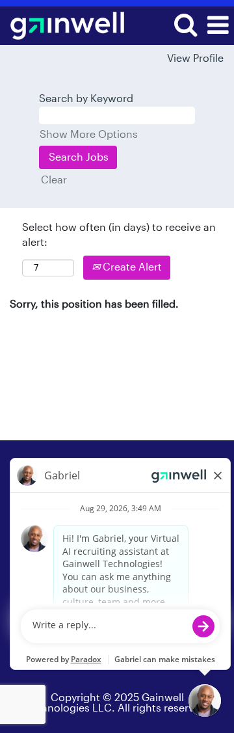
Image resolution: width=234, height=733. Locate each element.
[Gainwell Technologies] (62, 25)
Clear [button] (54, 180)
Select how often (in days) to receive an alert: (119, 235)
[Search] (185, 25)
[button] (218, 26)
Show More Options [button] (89, 134)
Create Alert (131, 267)
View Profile (195, 58)
